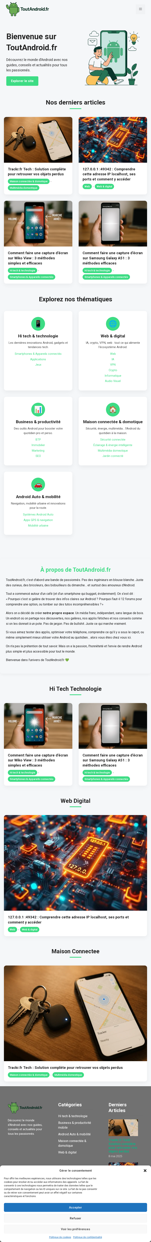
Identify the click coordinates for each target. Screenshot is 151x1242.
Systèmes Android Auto (38, 514)
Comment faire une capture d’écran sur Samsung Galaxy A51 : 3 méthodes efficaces (113, 258)
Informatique (113, 375)
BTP (38, 439)
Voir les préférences (75, 1229)
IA (112, 359)
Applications (38, 359)
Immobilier (38, 445)
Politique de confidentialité (87, 1237)
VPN (113, 364)
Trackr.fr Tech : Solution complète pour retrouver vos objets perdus (65, 1068)
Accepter (75, 1207)
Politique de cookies (60, 1237)
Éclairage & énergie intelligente (112, 445)
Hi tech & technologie (22, 270)
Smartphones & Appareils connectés (31, 276)
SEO (38, 456)
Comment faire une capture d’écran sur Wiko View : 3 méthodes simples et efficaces (38, 258)
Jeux (38, 364)
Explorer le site (22, 81)
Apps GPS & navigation (38, 520)
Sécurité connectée (112, 439)
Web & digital (104, 186)
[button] (145, 1171)
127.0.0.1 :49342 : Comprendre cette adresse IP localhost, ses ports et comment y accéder (109, 174)
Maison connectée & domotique (29, 181)
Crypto (113, 370)
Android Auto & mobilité (38, 496)
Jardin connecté (112, 456)
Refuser (75, 1218)
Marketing (38, 450)
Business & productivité (38, 421)
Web (87, 186)
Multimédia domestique (23, 187)
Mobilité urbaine (38, 525)
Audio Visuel (113, 381)
